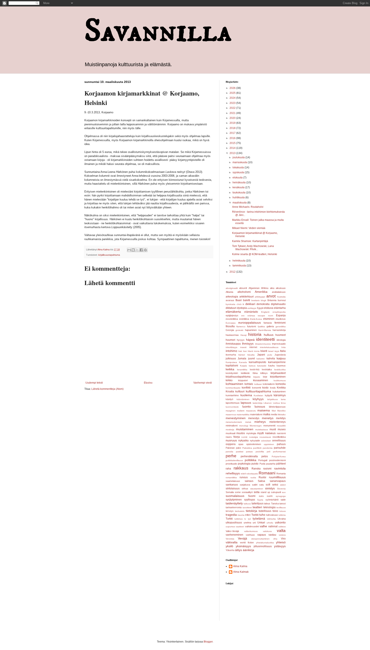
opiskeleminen (253, 444)
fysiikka (261, 326)
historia (254, 334)
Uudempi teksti (94, 382)
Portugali (262, 460)
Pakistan (230, 448)
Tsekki (255, 514)
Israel (270, 351)
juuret (251, 358)
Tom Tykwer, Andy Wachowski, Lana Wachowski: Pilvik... (253, 248)
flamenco (240, 326)
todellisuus (265, 511)
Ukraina (282, 518)
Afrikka (264, 288)
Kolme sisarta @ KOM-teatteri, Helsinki (254, 254)
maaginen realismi (235, 410)
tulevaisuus (272, 515)
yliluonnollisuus (263, 546)
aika (272, 288)
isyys (277, 351)
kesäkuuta (239, 187)
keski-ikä (254, 369)
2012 (233, 271)
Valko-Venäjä (232, 531)
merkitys (281, 418)
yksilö (229, 546)
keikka (230, 369)
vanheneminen (234, 534)
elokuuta (238, 177)
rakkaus (241, 468)
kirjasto (256, 377)
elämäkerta (233, 311)
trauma (241, 515)
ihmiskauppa (233, 343)
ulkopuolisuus (234, 522)
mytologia (251, 433)
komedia (281, 384)
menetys (267, 418)
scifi (268, 484)
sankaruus (232, 484)
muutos (240, 433)
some (238, 492)
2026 (233, 88)
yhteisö (281, 542)
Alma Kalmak (241, 571)
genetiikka (281, 326)
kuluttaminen (279, 391)
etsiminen (269, 318)
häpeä (250, 339)
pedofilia (260, 451)
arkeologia (232, 296)
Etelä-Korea (256, 319)
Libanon (268, 403)
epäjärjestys (232, 315)
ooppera (231, 444)
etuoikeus (281, 319)
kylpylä (268, 395)
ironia (257, 351)
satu (261, 484)
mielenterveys (277, 421)
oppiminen (269, 444)
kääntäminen (243, 399)
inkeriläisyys (231, 347)
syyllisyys (249, 499)
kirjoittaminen (278, 376)
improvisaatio (279, 343)
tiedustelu (240, 511)
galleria (270, 326)
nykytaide (255, 440)
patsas (249, 451)
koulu (273, 387)
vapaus (261, 534)
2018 (233, 128)
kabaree (261, 358)
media (274, 414)
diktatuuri (231, 307)
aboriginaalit (232, 288)
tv (245, 519)
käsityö (229, 399)
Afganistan (254, 288)
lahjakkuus (272, 399)
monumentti (269, 425)
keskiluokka (280, 369)
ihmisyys (248, 343)
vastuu (272, 534)
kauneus (281, 365)
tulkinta (282, 515)
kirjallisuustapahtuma (109, 255)
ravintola (280, 468)
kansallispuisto (257, 362)
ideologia (281, 340)
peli (268, 451)
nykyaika (243, 440)
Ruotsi (262, 477)
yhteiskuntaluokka (265, 542)
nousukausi (265, 437)
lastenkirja (258, 403)
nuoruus (231, 440)
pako (238, 448)
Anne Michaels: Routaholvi (247, 206)
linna (283, 403)
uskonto (280, 522)
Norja (236, 436)
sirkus (245, 488)
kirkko (229, 380)
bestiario (255, 300)
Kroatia (230, 391)
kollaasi (258, 384)
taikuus (247, 503)
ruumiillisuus (277, 477)
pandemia (268, 448)
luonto (246, 406)
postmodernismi (277, 460)
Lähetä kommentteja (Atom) (107, 388)
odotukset (266, 440)
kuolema (246, 395)
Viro (283, 538)
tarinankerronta (234, 507)
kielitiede (245, 373)
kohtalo (249, 384)
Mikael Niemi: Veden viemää (248, 228)
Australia (281, 297)
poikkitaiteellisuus (234, 460)
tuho (262, 514)
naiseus (270, 433)
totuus (282, 511)
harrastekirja (279, 330)
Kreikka (281, 387)
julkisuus (231, 358)
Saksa (261, 481)
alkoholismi (244, 291)
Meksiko (282, 414)
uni (254, 522)
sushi (269, 496)
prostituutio (231, 463)
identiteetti (265, 339)
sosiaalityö (247, 492)
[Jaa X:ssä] (137, 250)
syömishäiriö (272, 499)
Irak (240, 351)
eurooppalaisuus (249, 322)
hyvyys (241, 340)
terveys (230, 511)
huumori (230, 339)
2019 (233, 122)
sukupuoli (276, 492)
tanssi (282, 503)
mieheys (260, 421)
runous (244, 477)
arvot (271, 296)
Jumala (242, 358)
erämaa (251, 315)
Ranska (256, 468)
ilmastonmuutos (263, 344)
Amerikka (261, 291)
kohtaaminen (234, 384)
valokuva (267, 531)
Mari (274, 410)
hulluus (268, 334)
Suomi (251, 496)
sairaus (249, 481)
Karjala (243, 366)
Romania (281, 473)
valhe (263, 526)
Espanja (281, 315)
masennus (231, 414)
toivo (275, 511)
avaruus (230, 300)
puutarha (270, 463)
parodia (229, 451)
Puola (262, 463)
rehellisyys (233, 473)
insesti (243, 347)
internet (253, 347)
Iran (245, 351)
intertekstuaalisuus (269, 347)
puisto (254, 463)
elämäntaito (251, 311)
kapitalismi (232, 365)
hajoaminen (251, 330)
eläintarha (280, 307)
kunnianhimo (232, 395)
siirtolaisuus (233, 488)
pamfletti (257, 448)
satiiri (254, 484)
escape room (265, 315)
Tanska (275, 503)
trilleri (248, 515)
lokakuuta (239, 167)
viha (275, 539)
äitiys (238, 550)
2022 (233, 107)
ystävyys (280, 546)
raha (228, 468)
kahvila (271, 358)
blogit (263, 300)
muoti (273, 429)
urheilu (270, 522)
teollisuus (281, 507)
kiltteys (264, 373)
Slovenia (281, 488)
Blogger (208, 641)
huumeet (280, 334)
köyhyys (258, 399)
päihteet (281, 463)
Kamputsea (231, 362)
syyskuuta (239, 172)
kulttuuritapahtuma (258, 391)
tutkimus (238, 519)
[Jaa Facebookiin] (141, 250)
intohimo (231, 351)
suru (261, 496)
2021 (233, 113)
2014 (233, 147)
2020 (233, 118)
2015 (233, 143)
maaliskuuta (240, 202)
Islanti (263, 351)
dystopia (242, 307)
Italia (283, 351)
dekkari (250, 304)
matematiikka (243, 414)
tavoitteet (247, 507)
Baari (239, 300)
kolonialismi (269, 384)
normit (244, 437)
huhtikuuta (239, 197)
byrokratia (230, 304)
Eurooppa (231, 323)
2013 (233, 153)
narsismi (281, 433)
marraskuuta (240, 162)
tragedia (231, 514)
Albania (229, 292)
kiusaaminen (260, 380)
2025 (233, 92)
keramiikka (242, 369)
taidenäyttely (234, 503)
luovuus (260, 406)
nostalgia (253, 437)
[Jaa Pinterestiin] (145, 250)
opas (240, 444)
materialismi (256, 414)
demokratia (263, 304)
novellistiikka (279, 437)
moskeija (230, 429)
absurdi (243, 288)
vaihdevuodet (252, 526)
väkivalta (231, 542)
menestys (253, 418)
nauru (229, 437)
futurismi (251, 326)
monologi (243, 425)
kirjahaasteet (278, 373)
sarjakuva (245, 484)
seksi (275, 484)
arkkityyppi (260, 297)
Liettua (276, 403)
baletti (246, 300)
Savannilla (158, 31)
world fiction (247, 542)
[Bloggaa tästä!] (133, 250)
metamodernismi (234, 422)
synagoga (281, 496)
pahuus (281, 444)
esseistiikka (232, 319)
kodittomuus (280, 380)
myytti (260, 433)
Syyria (260, 500)
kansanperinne (277, 362)
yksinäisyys (243, 546)
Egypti (260, 308)
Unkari (261, 522)
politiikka (250, 460)
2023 (233, 103)
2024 (233, 97)
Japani (261, 354)
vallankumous (251, 531)
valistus (282, 526)
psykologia (244, 463)
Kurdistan (258, 395)
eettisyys (252, 308)
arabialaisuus (279, 292)
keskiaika (267, 369)
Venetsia (230, 539)
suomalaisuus (235, 496)
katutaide (261, 366)
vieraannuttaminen (260, 539)
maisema (263, 410)
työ (249, 519)
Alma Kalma (240, 566)
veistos (282, 535)
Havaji (243, 335)
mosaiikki (281, 425)
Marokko (281, 410)
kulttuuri (240, 391)
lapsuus (246, 402)
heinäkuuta (239, 182)
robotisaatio (252, 473)
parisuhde (280, 447)
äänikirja (248, 550)
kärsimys (280, 395)
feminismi (280, 322)
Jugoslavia (280, 354)
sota (257, 492)
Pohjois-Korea (279, 456)
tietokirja (251, 511)
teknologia (269, 507)
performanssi (279, 451)
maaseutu (251, 410)
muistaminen (244, 429)
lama (283, 399)
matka (266, 414)
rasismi (267, 468)
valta (281, 530)
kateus (252, 366)
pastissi (239, 451)
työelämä (259, 518)
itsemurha (231, 354)
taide (283, 499)
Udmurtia (271, 519)
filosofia (230, 326)
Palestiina (247, 448)
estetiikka (244, 319)
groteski (239, 330)
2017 (233, 132)
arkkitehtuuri (246, 296)
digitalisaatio (278, 304)
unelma (247, 522)
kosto (265, 387)
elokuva (268, 307)
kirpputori (243, 380)
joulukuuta (239, 157)
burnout (282, 300)
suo (284, 492)
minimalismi (231, 425)
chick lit (240, 304)
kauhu (271, 365)
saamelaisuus (233, 481)
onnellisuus (279, 440)
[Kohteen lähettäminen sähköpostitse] (129, 250)
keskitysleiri (232, 373)
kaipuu (281, 358)
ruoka (253, 477)
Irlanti (250, 351)
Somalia (230, 492)
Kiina (255, 373)
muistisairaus (261, 429)
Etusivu (148, 382)
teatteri (257, 507)
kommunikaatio (233, 388)
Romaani (267, 473)
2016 (233, 138)
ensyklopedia (279, 312)
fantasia (268, 322)
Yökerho (230, 550)
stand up (265, 492)
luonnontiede (232, 407)
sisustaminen (256, 488)
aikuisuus (281, 288)
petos (264, 456)
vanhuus (250, 534)
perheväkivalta (249, 456)
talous (267, 503)
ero (243, 315)
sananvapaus (278, 481)
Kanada (243, 362)
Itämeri (241, 355)
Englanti (265, 312)
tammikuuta (240, 265)
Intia (283, 347)
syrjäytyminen (234, 499)
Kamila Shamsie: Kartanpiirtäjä (250, 241)
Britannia (271, 300)
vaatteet (240, 526)
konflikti (246, 387)
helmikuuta (239, 260)
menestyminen (236, 418)
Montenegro (256, 425)
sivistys (270, 488)
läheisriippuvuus (277, 406)
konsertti (256, 387)
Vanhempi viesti (202, 382)
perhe (231, 456)
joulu (269, 355)
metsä (248, 422)
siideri (283, 485)
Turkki (229, 518)
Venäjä (242, 538)
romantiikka (231, 477)
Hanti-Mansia (264, 330)
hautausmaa (232, 335)
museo (282, 429)
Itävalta (251, 355)
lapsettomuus (233, 403)
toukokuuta (239, 192)
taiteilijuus (257, 503)
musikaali (230, 433)
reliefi (243, 473)
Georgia (230, 330)
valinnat (273, 526)
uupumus (230, 526)
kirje (265, 376)
